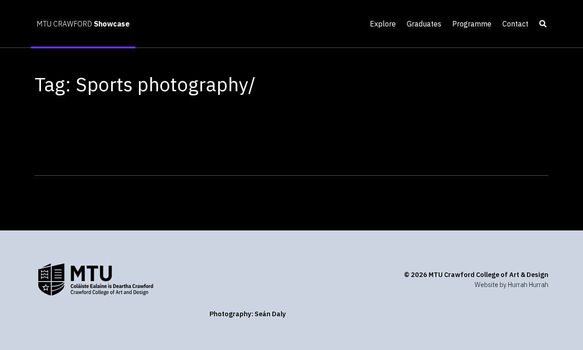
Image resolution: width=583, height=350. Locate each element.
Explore (383, 23)
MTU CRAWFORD (83, 23)
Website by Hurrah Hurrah (511, 284)
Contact (515, 23)
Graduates (424, 23)
